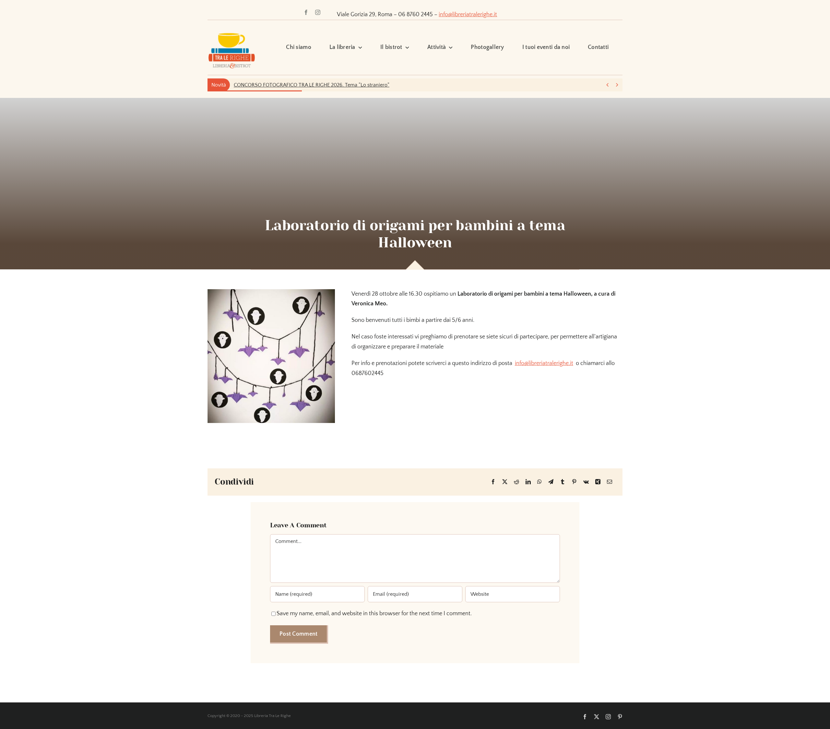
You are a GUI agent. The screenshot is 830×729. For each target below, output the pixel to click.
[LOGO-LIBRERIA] (232, 29)
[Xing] (598, 482)
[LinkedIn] (528, 482)
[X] (505, 482)
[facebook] (306, 12)
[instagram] (317, 12)
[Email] (609, 482)
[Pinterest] (574, 482)
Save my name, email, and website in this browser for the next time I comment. (374, 613)
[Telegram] (551, 482)
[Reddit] (516, 482)
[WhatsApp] (539, 482)
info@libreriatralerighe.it (468, 14)
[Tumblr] (562, 482)
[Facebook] (493, 482)
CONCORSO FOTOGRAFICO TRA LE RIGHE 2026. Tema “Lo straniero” (311, 85)
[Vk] (586, 482)
